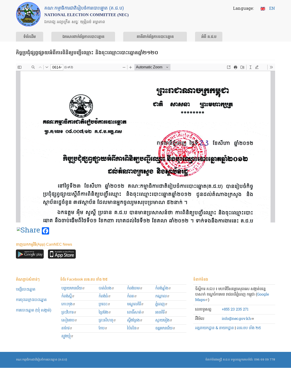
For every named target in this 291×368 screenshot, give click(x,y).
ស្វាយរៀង (162, 320)
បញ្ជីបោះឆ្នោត (25, 289)
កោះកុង (66, 304)
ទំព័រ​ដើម (29, 37)
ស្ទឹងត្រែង (133, 320)
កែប (101, 328)
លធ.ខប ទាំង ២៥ (249, 328)
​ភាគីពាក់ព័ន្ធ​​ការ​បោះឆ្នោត (155, 37)
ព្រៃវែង (103, 312)
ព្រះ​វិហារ (67, 312)
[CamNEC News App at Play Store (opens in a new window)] (30, 255)
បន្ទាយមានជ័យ (71, 288)
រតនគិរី (159, 312)
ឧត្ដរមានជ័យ (163, 328)
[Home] (28, 14)
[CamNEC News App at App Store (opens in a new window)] (62, 255)
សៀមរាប (67, 320)
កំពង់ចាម (133, 288)
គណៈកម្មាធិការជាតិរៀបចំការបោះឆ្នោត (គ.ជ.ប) (41, 360)
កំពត (130, 296)
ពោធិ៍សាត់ (134, 312)
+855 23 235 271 (235, 309)
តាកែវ (65, 328)
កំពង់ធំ (103, 296)
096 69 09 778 (264, 360)
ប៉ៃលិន (131, 328)
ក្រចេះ (103, 304)
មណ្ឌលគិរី (134, 304)
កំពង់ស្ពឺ (66, 296)
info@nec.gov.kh (236, 319)
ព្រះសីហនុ (106, 320)
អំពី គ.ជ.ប (208, 37)
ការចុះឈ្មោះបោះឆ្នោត (31, 300)
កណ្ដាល (161, 296)
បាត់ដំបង (105, 288)
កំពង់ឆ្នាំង (161, 288)
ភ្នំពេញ (160, 304)
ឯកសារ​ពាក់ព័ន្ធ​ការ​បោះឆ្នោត (83, 37)
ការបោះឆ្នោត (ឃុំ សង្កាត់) (33, 310)
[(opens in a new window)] (28, 231)
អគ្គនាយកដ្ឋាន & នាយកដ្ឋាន (214, 328)
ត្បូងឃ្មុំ (65, 336)
